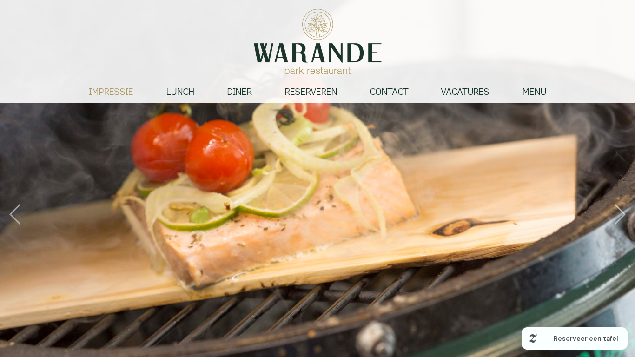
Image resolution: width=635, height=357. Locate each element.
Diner (239, 91)
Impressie (111, 91)
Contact (389, 91)
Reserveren (310, 91)
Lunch (180, 91)
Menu (534, 91)
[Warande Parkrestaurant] (317, 42)
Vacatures (465, 91)
